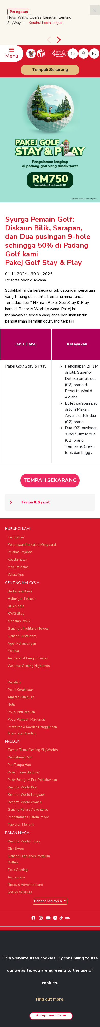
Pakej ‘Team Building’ (24, 772)
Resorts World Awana (25, 802)
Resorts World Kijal (22, 787)
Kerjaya (13, 651)
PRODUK (12, 741)
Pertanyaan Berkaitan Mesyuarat (32, 544)
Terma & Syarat (35, 502)
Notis (12, 704)
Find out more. (50, 999)
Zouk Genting (18, 870)
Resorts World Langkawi (26, 794)
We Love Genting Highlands (29, 666)
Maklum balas (18, 567)
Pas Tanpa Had (19, 765)
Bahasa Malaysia (48, 901)
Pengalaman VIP (20, 757)
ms (94, 53)
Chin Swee (16, 848)
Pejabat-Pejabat (20, 552)
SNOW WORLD (20, 892)
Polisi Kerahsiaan (21, 689)
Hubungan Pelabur (22, 598)
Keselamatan (17, 559)
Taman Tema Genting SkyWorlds (33, 750)
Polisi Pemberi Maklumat (26, 719)
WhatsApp (16, 574)
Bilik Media (16, 606)
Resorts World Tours (24, 841)
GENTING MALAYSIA (22, 582)
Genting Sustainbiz (22, 636)
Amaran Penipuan (21, 697)
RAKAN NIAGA (17, 832)
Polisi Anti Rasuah (21, 712)
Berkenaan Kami (20, 591)
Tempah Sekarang (50, 70)
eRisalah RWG (19, 621)
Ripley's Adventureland (25, 884)
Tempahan (16, 537)
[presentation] (49, 40)
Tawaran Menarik (21, 824)
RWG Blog (16, 613)
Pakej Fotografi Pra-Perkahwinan (32, 780)
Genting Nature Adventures (28, 809)
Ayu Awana (16, 877)
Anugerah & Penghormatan (28, 658)
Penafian (14, 682)
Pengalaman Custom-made (28, 817)
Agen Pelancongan (22, 643)
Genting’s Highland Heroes (28, 628)
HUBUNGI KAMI (17, 528)
